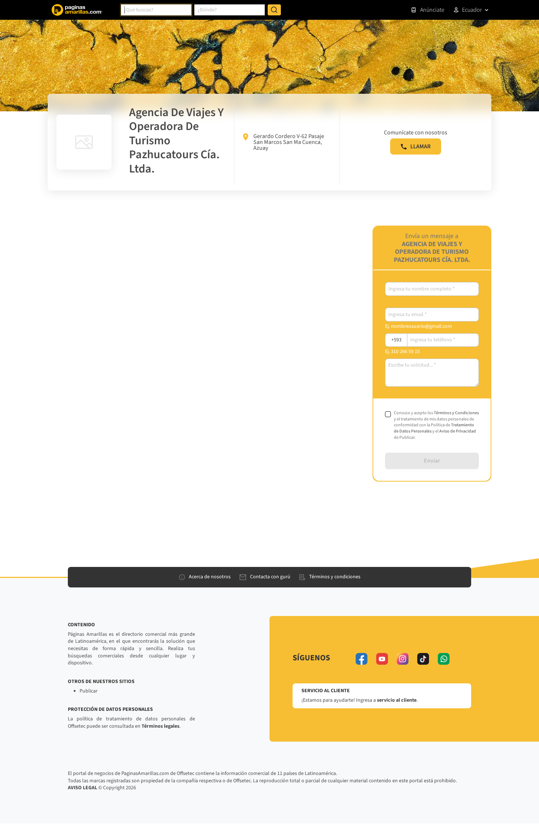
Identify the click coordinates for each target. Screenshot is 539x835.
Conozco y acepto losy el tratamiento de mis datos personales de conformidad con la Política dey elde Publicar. (436, 425)
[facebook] (361, 659)
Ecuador (472, 10)
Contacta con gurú (270, 576)
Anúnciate (432, 10)
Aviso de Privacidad (457, 431)
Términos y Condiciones (456, 413)
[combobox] (156, 9)
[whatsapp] (444, 659)
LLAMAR (420, 146)
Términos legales (160, 726)
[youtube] (382, 659)
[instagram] (402, 659)
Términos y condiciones (334, 576)
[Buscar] (274, 9)
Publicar (89, 691)
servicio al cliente (397, 700)
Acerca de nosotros (210, 576)
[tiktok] (423, 659)
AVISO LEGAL (82, 787)
